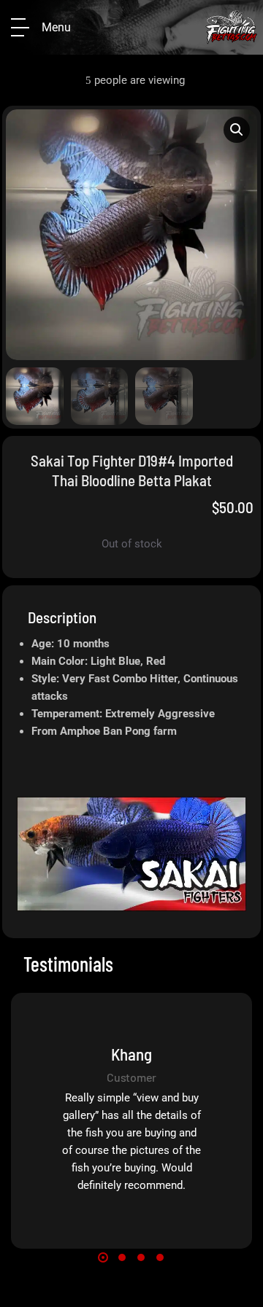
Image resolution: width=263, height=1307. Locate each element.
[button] (237, 130)
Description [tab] (62, 617)
